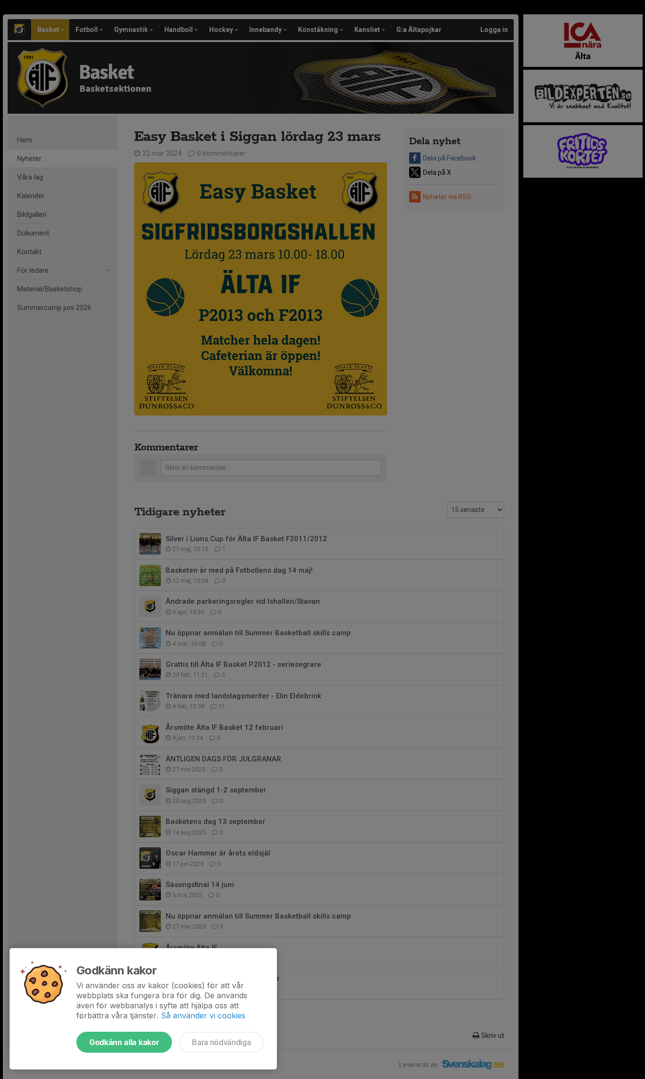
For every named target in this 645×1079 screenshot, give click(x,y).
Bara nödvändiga (221, 1042)
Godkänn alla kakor (124, 1042)
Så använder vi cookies (203, 1015)
